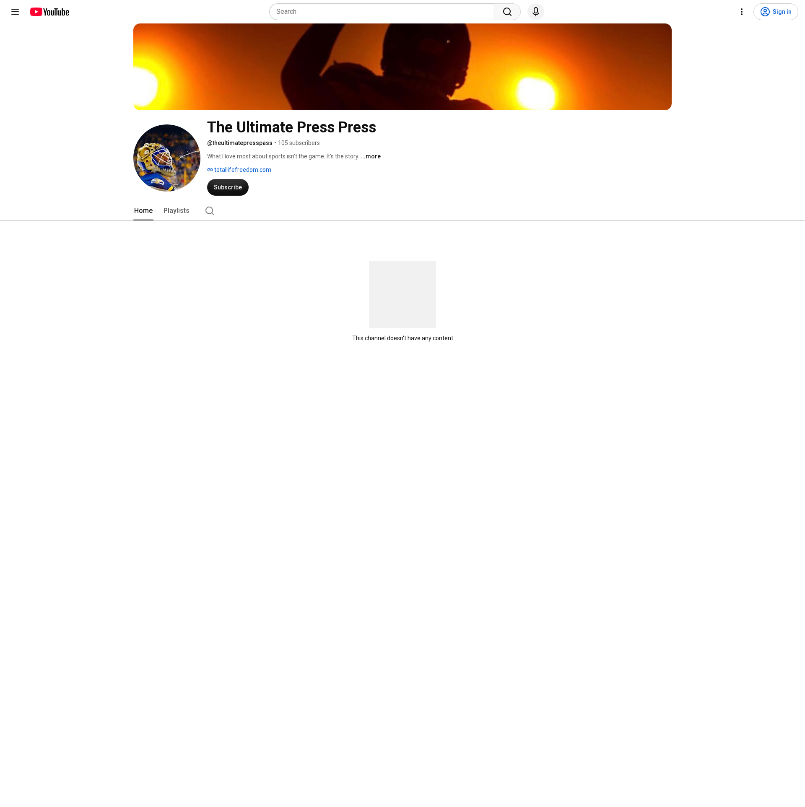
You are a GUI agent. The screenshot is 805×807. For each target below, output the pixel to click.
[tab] (143, 211)
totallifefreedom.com (242, 169)
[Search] (507, 11)
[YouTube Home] (49, 11)
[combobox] (384, 12)
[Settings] (742, 12)
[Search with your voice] (535, 11)
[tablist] (402, 211)
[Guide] (15, 12)
